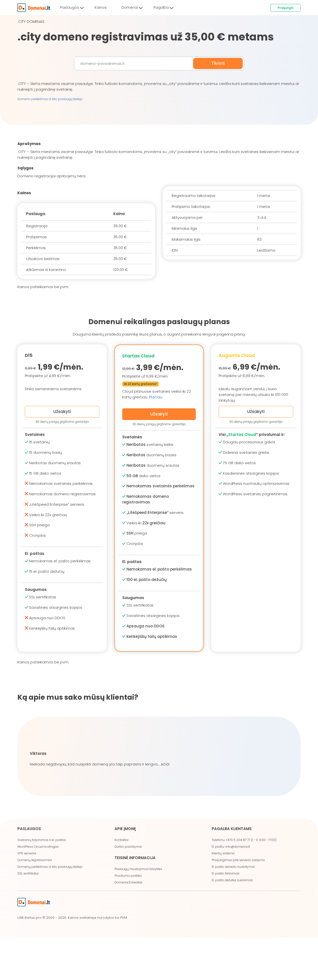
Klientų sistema (223, 853)
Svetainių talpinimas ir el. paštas (41, 840)
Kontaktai (121, 840)
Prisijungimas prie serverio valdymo (238, 860)
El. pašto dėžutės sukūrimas (232, 880)
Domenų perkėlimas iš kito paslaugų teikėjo (50, 867)
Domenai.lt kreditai (128, 882)
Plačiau (155, 397)
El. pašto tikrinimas (225, 873)
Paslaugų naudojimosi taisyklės (138, 869)
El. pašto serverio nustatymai (233, 867)
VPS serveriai (26, 853)
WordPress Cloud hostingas (38, 846)
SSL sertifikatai (28, 873)
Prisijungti (285, 8)
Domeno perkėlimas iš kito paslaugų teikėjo (50, 99)
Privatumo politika (128, 876)
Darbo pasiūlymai (128, 846)
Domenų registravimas (34, 860)
